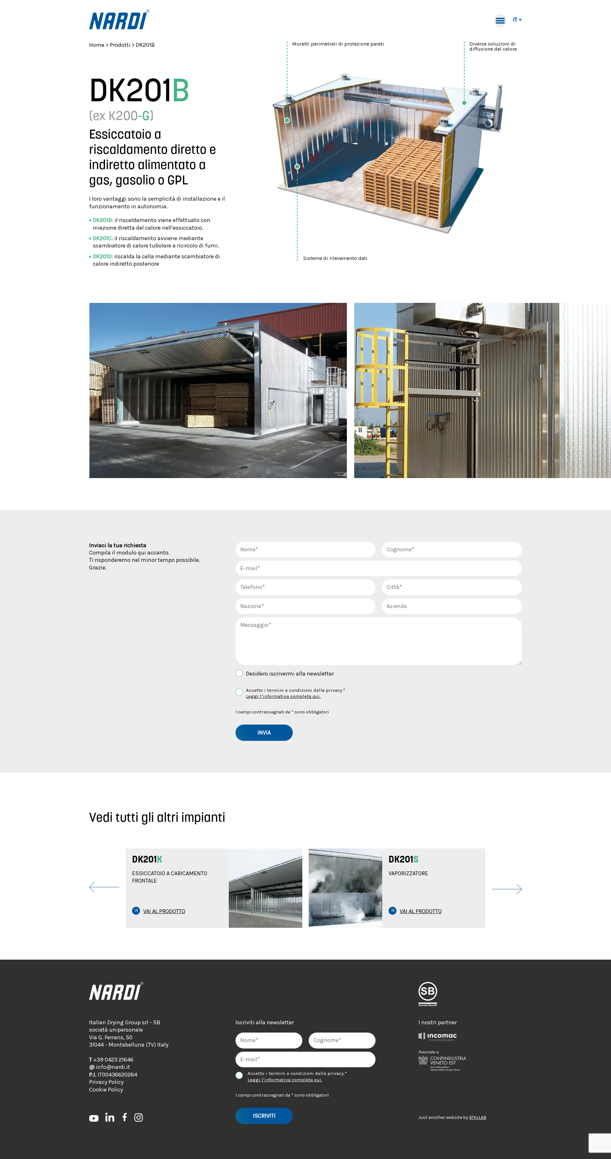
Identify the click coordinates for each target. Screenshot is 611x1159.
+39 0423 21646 (111, 1059)
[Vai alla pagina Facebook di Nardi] (124, 1117)
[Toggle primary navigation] (500, 20)
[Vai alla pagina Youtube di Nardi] (94, 1118)
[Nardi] (119, 21)
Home (96, 44)
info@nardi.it (109, 1066)
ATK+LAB (477, 1117)
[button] (195, 888)
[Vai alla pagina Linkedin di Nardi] (110, 1117)
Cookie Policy (106, 1089)
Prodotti (120, 44)
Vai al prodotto (164, 911)
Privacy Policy (106, 1081)
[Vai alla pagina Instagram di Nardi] (138, 1117)
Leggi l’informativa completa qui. (283, 696)
